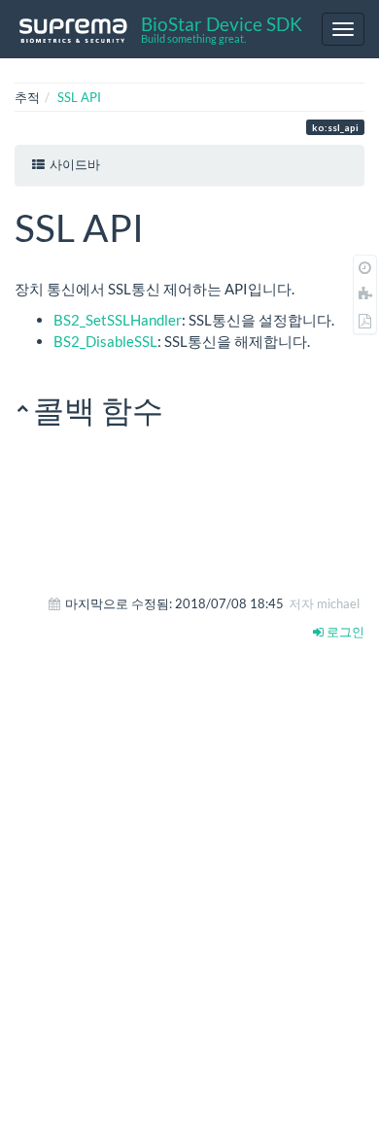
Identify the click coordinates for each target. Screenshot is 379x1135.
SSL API (79, 97)
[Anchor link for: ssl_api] (163, 225)
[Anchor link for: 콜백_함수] (178, 408)
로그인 (344, 631)
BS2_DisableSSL (105, 341)
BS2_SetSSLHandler (117, 319)
